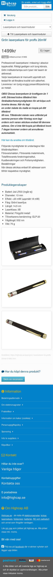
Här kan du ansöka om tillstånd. (17, 140)
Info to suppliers (8, 438)
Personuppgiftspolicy (11, 424)
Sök (47, 6)
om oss (8, 528)
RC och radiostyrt (41, 518)
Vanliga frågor (11, 469)
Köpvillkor (5, 444)
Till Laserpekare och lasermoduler (28, 34)
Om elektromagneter (11, 404)
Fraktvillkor (6, 411)
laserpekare (7, 518)
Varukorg (10, 15)
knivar (43, 515)
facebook (19, 546)
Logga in (10, 19)
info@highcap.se (13, 497)
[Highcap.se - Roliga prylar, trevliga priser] (8, 4)
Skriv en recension (13, 379)
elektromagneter (32, 515)
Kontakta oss (10, 483)
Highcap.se (6, 515)
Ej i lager (45, 50)
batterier (28, 518)
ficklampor (18, 518)
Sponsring (6, 431)
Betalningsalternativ (10, 398)
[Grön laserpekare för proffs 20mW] (26, 246)
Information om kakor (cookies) (15, 418)
